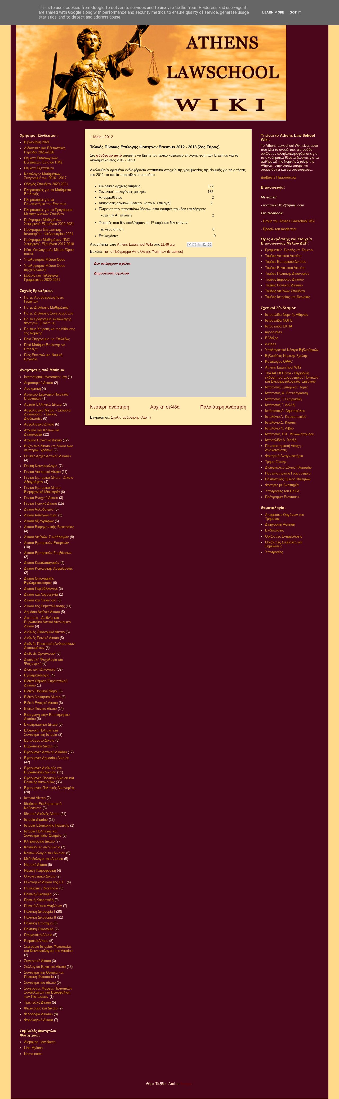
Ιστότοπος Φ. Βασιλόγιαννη (286, 393)
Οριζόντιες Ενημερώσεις (283, 536)
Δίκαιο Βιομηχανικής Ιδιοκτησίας (49, 527)
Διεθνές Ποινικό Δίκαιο (41, 638)
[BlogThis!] (194, 244)
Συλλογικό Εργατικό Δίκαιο (45, 967)
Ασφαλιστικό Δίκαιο (39, 424)
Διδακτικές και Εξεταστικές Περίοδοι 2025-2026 (44, 150)
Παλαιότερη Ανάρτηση (223, 407)
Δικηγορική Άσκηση (280, 524)
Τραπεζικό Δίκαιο (37, 1002)
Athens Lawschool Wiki (283, 367)
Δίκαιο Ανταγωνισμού (40, 515)
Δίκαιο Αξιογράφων (39, 521)
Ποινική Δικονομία (38, 894)
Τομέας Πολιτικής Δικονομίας (287, 274)
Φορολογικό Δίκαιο (38, 1020)
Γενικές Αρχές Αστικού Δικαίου (47, 456)
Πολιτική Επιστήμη (38, 923)
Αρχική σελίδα (165, 407)
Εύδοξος (271, 338)
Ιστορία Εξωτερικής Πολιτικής (46, 825)
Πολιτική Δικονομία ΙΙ (40, 917)
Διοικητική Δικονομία (40, 669)
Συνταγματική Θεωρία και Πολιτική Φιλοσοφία (44, 975)
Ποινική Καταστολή (38, 900)
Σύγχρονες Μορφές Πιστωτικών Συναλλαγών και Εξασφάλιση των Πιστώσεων (48, 992)
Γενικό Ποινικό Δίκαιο (40, 504)
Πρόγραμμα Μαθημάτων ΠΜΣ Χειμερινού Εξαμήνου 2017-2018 (49, 242)
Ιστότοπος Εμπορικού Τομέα (287, 387)
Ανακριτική (32, 389)
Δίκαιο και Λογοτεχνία (41, 594)
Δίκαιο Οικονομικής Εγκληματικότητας (39, 581)
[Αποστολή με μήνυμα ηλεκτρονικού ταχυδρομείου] (189, 244)
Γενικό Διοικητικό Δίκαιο (42, 472)
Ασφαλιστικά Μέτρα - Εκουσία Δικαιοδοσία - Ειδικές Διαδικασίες (47, 414)
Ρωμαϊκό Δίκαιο (36, 941)
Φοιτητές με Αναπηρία (282, 485)
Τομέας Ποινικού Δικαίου (284, 285)
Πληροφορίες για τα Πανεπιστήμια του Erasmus (45, 202)
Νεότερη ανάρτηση (109, 407)
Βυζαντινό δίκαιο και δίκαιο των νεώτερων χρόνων (48, 448)
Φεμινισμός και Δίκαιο (40, 1008)
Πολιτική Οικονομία (38, 929)
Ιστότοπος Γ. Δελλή (280, 405)
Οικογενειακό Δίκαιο (39, 876)
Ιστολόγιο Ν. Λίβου (279, 428)
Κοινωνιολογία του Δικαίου (44, 853)
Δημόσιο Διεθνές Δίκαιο (42, 612)
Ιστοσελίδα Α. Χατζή (280, 440)
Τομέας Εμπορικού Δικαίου (285, 262)
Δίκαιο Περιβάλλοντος (41, 589)
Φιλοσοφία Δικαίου (38, 1014)
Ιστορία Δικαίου (36, 820)
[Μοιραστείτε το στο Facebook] (204, 244)
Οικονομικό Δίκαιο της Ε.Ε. (45, 882)
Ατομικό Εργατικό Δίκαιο (43, 440)
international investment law (45, 377)
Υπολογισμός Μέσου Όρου (44, 260)
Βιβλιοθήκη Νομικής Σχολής (286, 356)
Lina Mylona (33, 1048)
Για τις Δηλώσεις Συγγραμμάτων (48, 313)
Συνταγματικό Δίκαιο (40, 983)
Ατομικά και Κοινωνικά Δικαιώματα (41, 432)
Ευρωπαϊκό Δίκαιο (38, 746)
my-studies (273, 332)
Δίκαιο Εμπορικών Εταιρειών (46, 543)
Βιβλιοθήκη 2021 (37, 142)
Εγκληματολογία (37, 675)
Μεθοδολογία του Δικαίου (43, 859)
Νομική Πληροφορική (40, 870)
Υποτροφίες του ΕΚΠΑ (282, 491)
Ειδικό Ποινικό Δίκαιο (40, 709)
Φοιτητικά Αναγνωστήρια (284, 456)
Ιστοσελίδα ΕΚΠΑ (278, 326)
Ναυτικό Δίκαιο (35, 865)
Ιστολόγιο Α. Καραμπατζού (285, 417)
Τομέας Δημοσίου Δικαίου (284, 279)
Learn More (273, 12)
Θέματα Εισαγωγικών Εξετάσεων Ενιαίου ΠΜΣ (43, 160)
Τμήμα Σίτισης (275, 462)
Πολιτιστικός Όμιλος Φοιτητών (288, 479)
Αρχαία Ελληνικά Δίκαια (43, 404)
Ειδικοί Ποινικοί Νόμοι (40, 691)
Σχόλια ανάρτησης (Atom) (131, 417)
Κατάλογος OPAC (279, 362)
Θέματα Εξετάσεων (39, 168)
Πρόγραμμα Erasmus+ (282, 497)
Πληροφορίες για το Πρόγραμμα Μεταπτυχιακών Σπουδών (48, 212)
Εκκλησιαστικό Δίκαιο (40, 724)
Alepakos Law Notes (40, 1042)
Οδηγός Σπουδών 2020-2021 (46, 184)
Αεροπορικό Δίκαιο (38, 383)
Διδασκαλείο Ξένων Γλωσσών (288, 467)
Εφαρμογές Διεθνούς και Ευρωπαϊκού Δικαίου (43, 770)
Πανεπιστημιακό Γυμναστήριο (287, 473)
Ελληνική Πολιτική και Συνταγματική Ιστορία (41, 732)
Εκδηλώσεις (274, 530)
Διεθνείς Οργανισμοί (39, 653)
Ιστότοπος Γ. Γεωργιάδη (283, 399)
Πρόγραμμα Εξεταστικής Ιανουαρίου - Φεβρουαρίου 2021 (48, 232)
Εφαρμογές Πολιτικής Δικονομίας (49, 788)
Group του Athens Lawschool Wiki (288, 221)
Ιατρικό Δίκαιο (35, 798)
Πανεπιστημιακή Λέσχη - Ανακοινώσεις (284, 448)
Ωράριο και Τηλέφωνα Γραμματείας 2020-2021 (42, 277)
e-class (270, 344)
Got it (295, 12)
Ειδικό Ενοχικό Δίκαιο (41, 703)
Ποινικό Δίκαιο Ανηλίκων (43, 906)
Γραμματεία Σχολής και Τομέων (289, 250)
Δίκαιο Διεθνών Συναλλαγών (46, 537)
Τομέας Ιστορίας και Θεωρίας (287, 297)
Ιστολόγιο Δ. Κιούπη (280, 422)
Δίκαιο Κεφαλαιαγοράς (41, 563)
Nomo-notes (33, 1054)
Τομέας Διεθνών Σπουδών (285, 291)
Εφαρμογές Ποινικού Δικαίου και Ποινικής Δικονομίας (49, 780)
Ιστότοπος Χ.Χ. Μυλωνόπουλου (289, 434)
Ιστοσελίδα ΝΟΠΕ (279, 320)
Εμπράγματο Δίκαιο (39, 740)
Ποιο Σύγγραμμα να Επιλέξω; (47, 339)
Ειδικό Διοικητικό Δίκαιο (42, 697)
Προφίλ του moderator (279, 229)
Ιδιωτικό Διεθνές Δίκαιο (41, 814)
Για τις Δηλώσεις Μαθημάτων (46, 307)
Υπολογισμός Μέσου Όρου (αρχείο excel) (44, 268)
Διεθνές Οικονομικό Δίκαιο (44, 632)
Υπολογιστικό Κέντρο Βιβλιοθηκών (292, 350)
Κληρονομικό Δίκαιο (39, 841)
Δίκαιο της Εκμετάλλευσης (44, 606)
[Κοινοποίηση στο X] (199, 244)
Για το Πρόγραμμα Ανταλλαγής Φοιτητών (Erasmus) (143, 252)
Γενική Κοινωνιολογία (40, 466)
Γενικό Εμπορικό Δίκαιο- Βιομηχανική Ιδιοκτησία (42, 490)
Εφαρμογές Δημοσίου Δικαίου (46, 758)
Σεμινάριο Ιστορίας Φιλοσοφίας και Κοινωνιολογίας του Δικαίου (48, 949)
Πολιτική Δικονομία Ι (39, 912)
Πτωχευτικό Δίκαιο (38, 935)
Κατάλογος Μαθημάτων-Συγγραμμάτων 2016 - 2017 (45, 176)
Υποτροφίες (274, 552)
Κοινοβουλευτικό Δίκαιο (42, 847)
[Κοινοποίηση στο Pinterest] (209, 244)
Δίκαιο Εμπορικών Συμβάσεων (48, 553)
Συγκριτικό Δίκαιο (37, 961)
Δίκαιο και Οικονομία (40, 600)
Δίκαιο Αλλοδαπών (38, 509)
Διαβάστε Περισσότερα (278, 177)
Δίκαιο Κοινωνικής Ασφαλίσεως (48, 568)
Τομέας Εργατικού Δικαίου (285, 268)
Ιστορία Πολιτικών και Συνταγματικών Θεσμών (42, 833)
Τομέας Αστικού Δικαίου (283, 256)
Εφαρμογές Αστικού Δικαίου (45, 752)
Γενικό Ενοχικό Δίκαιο (41, 498)
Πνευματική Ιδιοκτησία (41, 888)
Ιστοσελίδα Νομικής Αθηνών (286, 315)
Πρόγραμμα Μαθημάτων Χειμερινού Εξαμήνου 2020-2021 (49, 222)
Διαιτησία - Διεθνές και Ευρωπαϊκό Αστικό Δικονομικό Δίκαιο (47, 622)
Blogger (186, 1084)
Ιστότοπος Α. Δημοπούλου (285, 411)
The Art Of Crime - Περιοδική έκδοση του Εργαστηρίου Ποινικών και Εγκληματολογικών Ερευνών (291, 377)
